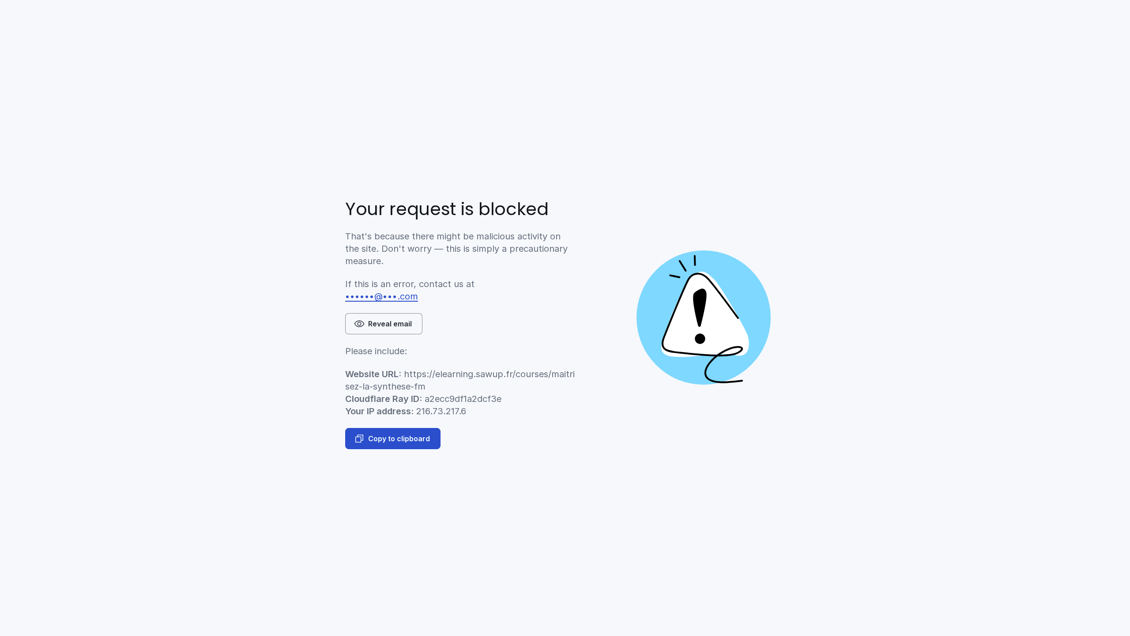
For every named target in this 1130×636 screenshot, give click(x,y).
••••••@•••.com (381, 296)
